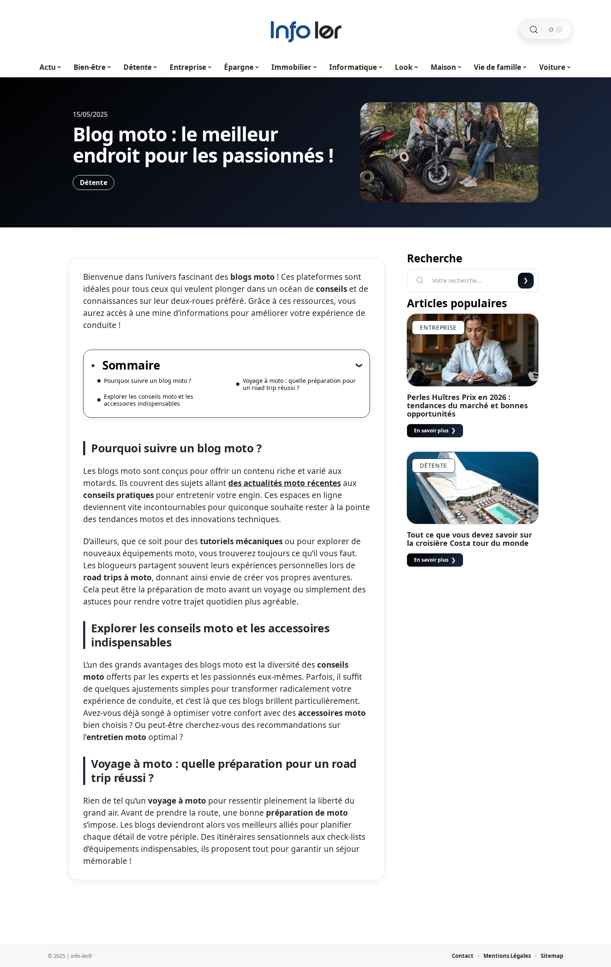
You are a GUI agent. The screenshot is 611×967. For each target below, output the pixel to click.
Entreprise (438, 327)
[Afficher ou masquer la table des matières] (261, 365)
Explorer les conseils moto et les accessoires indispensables (148, 399)
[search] (533, 29)
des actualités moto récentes (284, 483)
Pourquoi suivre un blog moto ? (147, 381)
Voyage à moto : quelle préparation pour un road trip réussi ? (299, 384)
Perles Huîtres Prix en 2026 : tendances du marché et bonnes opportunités (467, 405)
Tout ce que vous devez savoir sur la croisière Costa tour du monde (469, 539)
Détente (93, 182)
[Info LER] (305, 29)
